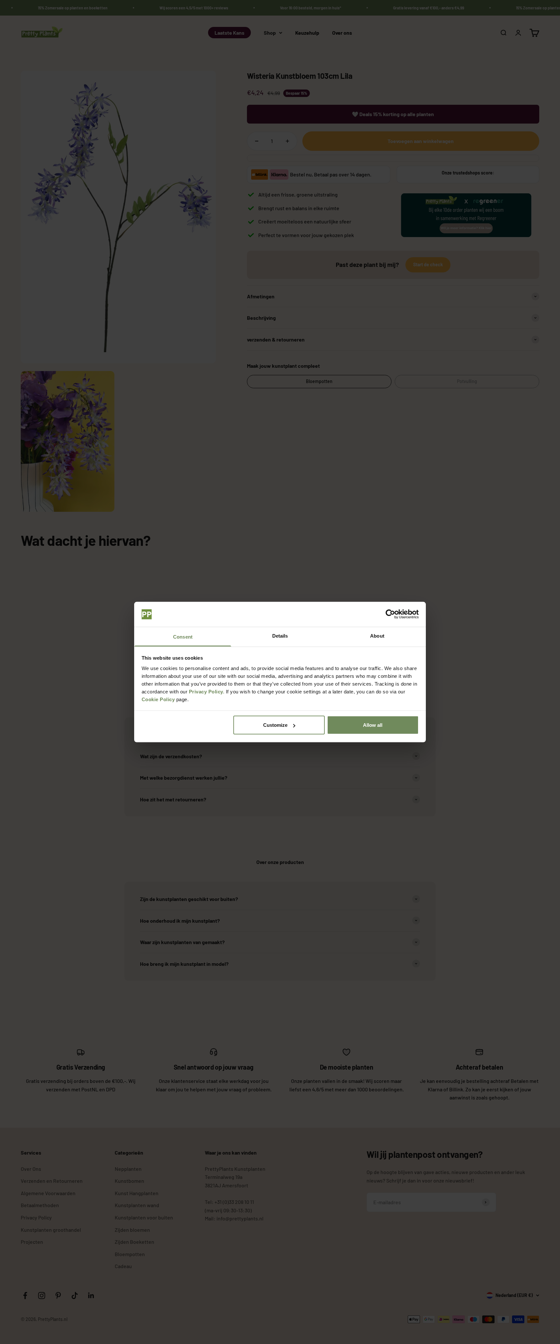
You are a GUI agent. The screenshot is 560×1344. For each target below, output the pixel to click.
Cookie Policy (158, 699)
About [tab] (377, 635)
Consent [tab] (182, 636)
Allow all (372, 725)
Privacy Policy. (207, 691)
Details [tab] (280, 635)
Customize (275, 725)
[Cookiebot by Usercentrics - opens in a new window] (390, 614)
